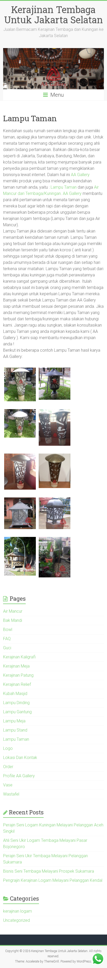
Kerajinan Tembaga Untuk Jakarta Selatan (53, 14)
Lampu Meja (14, 720)
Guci (7, 647)
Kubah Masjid (15, 693)
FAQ (7, 638)
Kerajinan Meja (16, 666)
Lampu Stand (15, 730)
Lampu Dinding (16, 702)
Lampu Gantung (17, 711)
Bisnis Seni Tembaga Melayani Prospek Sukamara (48, 871)
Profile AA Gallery (19, 775)
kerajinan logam (17, 911)
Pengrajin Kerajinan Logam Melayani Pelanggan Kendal (52, 880)
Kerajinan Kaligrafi (19, 656)
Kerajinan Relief (17, 684)
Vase (7, 784)
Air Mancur (12, 611)
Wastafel (11, 794)
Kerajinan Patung (18, 675)
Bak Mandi (12, 620)
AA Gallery (80, 174)
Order (8, 766)
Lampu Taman (64, 187)
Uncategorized (16, 920)
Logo (8, 748)
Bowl (7, 629)
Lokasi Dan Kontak (20, 757)
